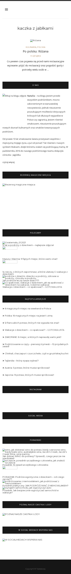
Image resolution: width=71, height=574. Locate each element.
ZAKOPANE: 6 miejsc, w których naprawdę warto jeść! (33, 337)
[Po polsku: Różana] (35, 41)
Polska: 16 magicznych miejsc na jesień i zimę (29, 315)
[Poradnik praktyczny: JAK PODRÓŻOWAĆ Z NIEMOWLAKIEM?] (35, 482)
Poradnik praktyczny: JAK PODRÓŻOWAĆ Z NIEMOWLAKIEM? (35, 485)
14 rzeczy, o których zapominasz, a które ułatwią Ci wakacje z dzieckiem (35, 272)
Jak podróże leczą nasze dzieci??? (20, 280)
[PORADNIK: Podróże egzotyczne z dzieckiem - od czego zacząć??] (9, 470)
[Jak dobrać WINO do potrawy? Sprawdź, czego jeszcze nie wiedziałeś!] (35, 451)
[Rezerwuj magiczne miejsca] (35, 203)
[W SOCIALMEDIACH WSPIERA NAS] (22, 541)
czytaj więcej (8, 162)
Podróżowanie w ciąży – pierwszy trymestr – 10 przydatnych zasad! (35, 345)
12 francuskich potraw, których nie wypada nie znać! (32, 322)
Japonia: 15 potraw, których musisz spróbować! (29, 375)
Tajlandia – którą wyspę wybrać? (22, 360)
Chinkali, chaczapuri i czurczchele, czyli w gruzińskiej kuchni (36, 353)
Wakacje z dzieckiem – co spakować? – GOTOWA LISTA (32, 287)
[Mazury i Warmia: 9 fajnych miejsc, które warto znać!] (9, 251)
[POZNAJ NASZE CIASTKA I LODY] (21, 516)
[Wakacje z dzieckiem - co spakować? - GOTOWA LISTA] (35, 283)
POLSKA (41, 47)
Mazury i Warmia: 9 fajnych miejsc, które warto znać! (29, 259)
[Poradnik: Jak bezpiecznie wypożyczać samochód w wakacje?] (26, 487)
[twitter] (33, 564)
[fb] (28, 564)
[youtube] (43, 564)
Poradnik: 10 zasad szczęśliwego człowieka (25, 464)
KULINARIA (31, 47)
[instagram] (38, 564)
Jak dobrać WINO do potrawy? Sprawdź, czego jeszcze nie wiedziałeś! (33, 457)
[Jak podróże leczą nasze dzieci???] (35, 277)
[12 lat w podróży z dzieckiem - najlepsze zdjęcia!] (14, 242)
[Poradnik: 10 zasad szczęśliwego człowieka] (35, 461)
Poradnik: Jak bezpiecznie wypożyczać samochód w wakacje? (30, 491)
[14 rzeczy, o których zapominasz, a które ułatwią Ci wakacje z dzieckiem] (9, 265)
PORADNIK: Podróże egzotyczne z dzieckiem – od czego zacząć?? (33, 478)
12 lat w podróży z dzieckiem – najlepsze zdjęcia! (28, 245)
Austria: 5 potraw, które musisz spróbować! (27, 367)
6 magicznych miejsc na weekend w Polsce (28, 308)
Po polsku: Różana (35, 51)
